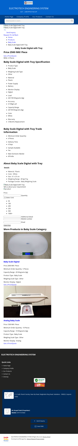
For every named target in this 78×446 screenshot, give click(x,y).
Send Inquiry (11, 32)
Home (10, 37)
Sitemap (5, 377)
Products (11, 40)
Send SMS (40, 426)
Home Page (9, 17)
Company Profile (23, 17)
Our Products (37, 17)
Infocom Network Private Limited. (35, 439)
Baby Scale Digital (12, 261)
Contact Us (50, 17)
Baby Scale (12, 42)
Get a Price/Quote (10, 56)
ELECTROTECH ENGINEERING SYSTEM (28, 10)
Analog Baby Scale (12, 320)
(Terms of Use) (46, 437)
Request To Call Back (11, 35)
